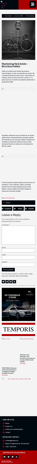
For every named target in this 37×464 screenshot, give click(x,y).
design (3, 462)
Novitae (8, 202)
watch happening (9, 198)
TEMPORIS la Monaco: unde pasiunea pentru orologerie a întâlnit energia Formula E (9, 370)
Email (3, 254)
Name (4, 247)
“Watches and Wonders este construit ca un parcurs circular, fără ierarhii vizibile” (27, 358)
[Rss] (16, 457)
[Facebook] (4, 457)
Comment (6, 225)
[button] (7, 209)
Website (4, 262)
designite (10, 462)
